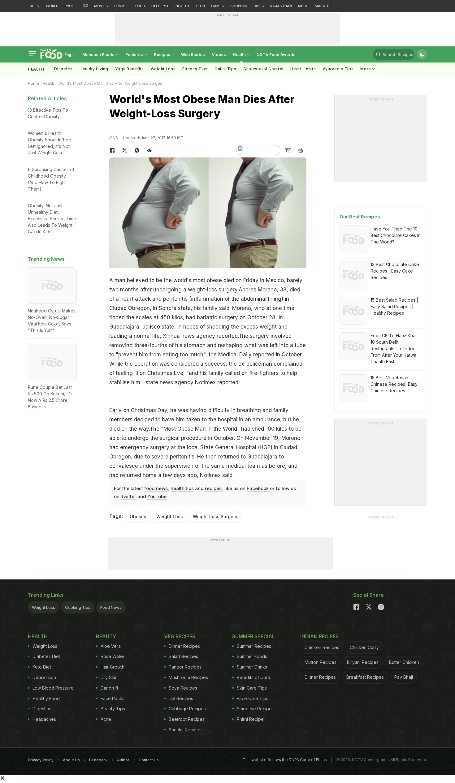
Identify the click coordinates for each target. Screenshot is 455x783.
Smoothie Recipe (254, 708)
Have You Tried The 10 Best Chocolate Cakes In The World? (395, 235)
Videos (219, 54)
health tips (182, 488)
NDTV (35, 6)
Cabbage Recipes (187, 708)
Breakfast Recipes (365, 677)
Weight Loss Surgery (215, 516)
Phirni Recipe (250, 719)
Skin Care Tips (252, 688)
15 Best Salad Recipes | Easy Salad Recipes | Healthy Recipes (394, 306)
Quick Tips (225, 69)
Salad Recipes (183, 656)
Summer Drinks (252, 666)
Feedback (98, 760)
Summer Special (253, 636)
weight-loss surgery (212, 289)
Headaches (44, 719)
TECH (200, 6)
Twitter (128, 496)
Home (33, 83)
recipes (213, 488)
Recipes (162, 54)
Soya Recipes (183, 688)
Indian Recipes (319, 636)
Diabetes (63, 69)
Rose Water (112, 656)
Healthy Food (46, 698)
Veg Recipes (179, 636)
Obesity (138, 516)
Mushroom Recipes (188, 677)
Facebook (258, 488)
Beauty (106, 636)
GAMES (217, 6)
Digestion (42, 708)
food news (156, 488)
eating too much (182, 354)
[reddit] (149, 150)
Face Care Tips (252, 698)
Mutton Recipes (320, 662)
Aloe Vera (111, 646)
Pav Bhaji (403, 677)
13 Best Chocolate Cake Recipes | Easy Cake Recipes (394, 271)
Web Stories (193, 54)
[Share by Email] (288, 150)
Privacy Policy (41, 760)
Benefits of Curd (253, 677)
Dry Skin (109, 677)
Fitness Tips (194, 69)
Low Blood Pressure (53, 688)
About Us (71, 760)
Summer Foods (252, 656)
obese (214, 280)
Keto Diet (41, 666)
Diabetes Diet (46, 656)
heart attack (135, 299)
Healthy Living (94, 69)
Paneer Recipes (185, 666)
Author (123, 760)
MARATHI (323, 6)
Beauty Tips (113, 708)
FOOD (140, 6)
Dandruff (109, 688)
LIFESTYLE (160, 6)
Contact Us (149, 760)
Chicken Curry (364, 647)
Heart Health (303, 69)
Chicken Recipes (322, 647)
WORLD (52, 6)
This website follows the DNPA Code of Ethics (285, 759)
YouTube (157, 496)
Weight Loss (163, 69)
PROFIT (71, 6)
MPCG (303, 6)
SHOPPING (239, 6)
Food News (111, 607)
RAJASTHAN (281, 6)
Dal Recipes (181, 698)
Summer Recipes (254, 646)
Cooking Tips (77, 607)
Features (134, 54)
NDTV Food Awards (276, 54)
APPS (259, 6)
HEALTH (182, 6)
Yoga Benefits (129, 69)
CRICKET (121, 6)
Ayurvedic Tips (338, 69)
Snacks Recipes (185, 729)
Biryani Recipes (363, 662)
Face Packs (112, 698)
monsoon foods (98, 54)
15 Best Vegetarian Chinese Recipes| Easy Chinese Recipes (394, 384)
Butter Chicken (404, 662)
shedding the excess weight (242, 327)
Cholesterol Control (263, 69)
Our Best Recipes (360, 217)
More (366, 69)
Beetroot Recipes (187, 719)
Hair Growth (112, 666)
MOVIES (101, 6)
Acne (106, 719)
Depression (44, 677)
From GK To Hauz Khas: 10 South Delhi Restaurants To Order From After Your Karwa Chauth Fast (394, 348)
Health (240, 54)
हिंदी (85, 6)
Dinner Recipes (184, 646)
